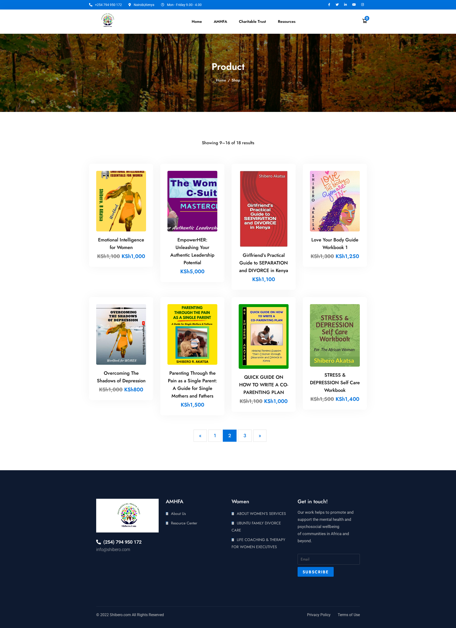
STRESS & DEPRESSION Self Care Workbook (335, 383)
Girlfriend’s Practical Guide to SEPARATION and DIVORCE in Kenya (263, 263)
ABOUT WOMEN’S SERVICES (261, 513)
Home (197, 21)
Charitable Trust (252, 21)
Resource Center (184, 523)
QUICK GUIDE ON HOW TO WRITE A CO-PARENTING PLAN (263, 385)
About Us (178, 513)
